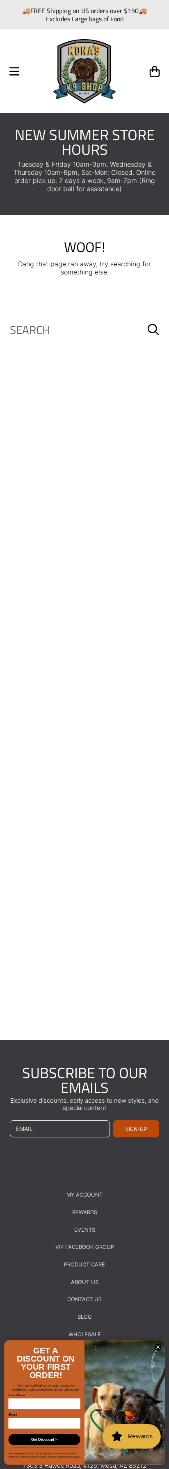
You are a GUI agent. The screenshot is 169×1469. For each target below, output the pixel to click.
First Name (17, 1396)
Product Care (84, 1264)
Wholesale (85, 1334)
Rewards (84, 1212)
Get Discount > (44, 1440)
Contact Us (84, 1299)
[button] (14, 71)
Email (13, 1415)
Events (84, 1229)
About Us (84, 1282)
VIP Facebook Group (84, 1247)
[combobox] (84, 330)
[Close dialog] (158, 1347)
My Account (84, 1194)
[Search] (153, 330)
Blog (85, 1316)
